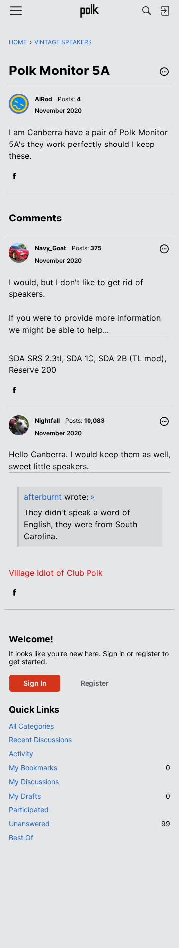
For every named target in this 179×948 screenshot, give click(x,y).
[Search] (147, 11)
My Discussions (34, 781)
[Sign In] (165, 11)
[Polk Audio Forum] (89, 11)
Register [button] (95, 683)
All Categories (31, 726)
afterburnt (43, 497)
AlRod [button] (43, 99)
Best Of (21, 837)
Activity (21, 753)
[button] (164, 72)
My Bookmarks (89, 767)
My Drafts (89, 796)
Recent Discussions (40, 739)
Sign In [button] (35, 683)
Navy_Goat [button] (50, 248)
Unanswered (89, 823)
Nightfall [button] (47, 420)
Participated (29, 809)
